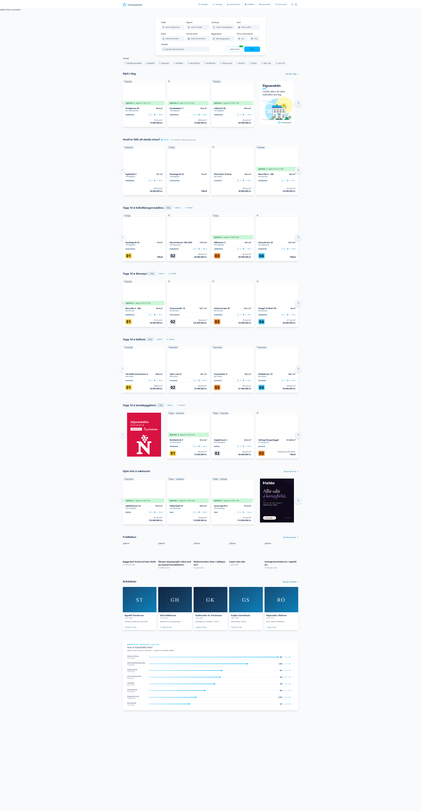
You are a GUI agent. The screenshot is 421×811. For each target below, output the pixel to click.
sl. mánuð (188, 208)
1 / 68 (251, 304)
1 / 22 (162, 170)
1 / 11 (206, 170)
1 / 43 (295, 370)
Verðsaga (218, 4)
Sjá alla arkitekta (289, 582)
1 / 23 (251, 170)
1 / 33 (251, 370)
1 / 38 (162, 104)
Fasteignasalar (234, 4)
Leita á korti (235, 49)
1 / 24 (206, 370)
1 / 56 (162, 501)
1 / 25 (295, 304)
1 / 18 (251, 104)
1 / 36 (295, 170)
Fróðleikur (251, 4)
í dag (168, 208)
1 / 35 (251, 238)
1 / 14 (206, 304)
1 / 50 (162, 370)
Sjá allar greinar (289, 537)
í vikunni (177, 208)
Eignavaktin (266, 4)
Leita (252, 49)
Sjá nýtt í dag (291, 74)
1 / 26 (251, 436)
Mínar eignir (282, 4)
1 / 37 (206, 238)
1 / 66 (295, 238)
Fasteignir (204, 4)
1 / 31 (206, 104)
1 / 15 (295, 436)
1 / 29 (206, 501)
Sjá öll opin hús (290, 471)
